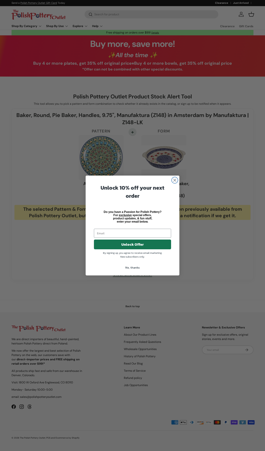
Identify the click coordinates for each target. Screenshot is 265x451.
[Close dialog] (175, 180)
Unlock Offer (132, 244)
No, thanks (132, 267)
